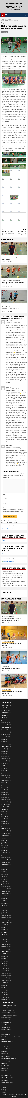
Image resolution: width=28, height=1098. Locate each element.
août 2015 (3, 838)
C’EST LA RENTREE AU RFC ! (10, 620)
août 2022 (3, 715)
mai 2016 (3, 816)
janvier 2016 (4, 826)
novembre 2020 (5, 734)
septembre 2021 (5, 727)
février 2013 (4, 910)
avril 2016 (3, 818)
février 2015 (4, 852)
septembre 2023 (5, 705)
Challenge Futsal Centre (7, 1010)
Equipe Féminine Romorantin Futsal (10, 1037)
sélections (4, 1080)
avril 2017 (3, 790)
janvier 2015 (4, 855)
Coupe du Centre (5, 1027)
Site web (5, 503)
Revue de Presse (5, 1073)
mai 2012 (3, 932)
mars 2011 (4, 966)
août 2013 (3, 896)
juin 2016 (3, 814)
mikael (10, 35)
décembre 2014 (5, 857)
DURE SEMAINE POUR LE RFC (19, 585)
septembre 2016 (5, 806)
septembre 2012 (5, 922)
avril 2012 (3, 934)
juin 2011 (3, 958)
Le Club (23, 257)
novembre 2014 (5, 860)
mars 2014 (4, 879)
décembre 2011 (5, 944)
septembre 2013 (5, 893)
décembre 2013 (5, 886)
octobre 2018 (4, 761)
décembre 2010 (5, 973)
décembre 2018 (5, 758)
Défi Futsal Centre (5, 1032)
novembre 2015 (5, 831)
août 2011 (3, 954)
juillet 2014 (4, 869)
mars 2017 (4, 792)
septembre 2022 (5, 712)
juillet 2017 (4, 782)
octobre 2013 (4, 891)
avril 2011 (3, 963)
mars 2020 (4, 739)
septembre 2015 (5, 835)
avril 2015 (3, 847)
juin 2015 (3, 843)
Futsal (2, 1039)
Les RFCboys (4, 1056)
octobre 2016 (4, 804)
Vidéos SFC (4, 1092)
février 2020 (4, 741)
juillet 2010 (4, 985)
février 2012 (4, 939)
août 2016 (3, 809)
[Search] (26, 15)
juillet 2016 (4, 811)
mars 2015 (4, 850)
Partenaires (4, 1068)
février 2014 (4, 881)
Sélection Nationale (6, 1077)
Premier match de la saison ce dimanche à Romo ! (8, 232)
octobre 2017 (4, 778)
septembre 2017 (5, 780)
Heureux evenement (6, 1041)
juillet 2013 (4, 898)
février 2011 (4, 968)
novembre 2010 (5, 975)
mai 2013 (3, 903)
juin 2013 (3, 900)
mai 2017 (3, 787)
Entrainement (18, 618)
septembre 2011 (5, 951)
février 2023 (4, 708)
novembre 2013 (5, 888)
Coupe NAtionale (6, 306)
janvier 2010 (4, 999)
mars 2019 (4, 751)
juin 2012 (3, 929)
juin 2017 (3, 785)
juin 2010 (3, 987)
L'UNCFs (3, 1051)
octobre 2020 (4, 736)
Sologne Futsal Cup (6, 689)
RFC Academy (4, 1075)
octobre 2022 (4, 710)
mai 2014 (3, 874)
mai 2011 (3, 961)
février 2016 (4, 823)
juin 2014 (3, 872)
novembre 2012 (5, 917)
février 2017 (4, 794)
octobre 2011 (4, 949)
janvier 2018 (4, 773)
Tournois (3, 1087)
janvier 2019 (4, 756)
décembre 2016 (5, 799)
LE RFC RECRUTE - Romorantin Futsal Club (12, 581)
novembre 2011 (5, 946)
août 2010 (3, 982)
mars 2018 (4, 770)
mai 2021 (3, 729)
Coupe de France (5, 1024)
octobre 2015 (4, 833)
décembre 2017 (5, 775)
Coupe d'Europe (5, 1022)
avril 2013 (3, 905)
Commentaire (6, 477)
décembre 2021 (5, 722)
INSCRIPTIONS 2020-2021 (8, 583)
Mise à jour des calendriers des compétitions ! (21, 232)
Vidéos (3, 1090)
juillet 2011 (4, 956)
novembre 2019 (5, 744)
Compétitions (4, 23)
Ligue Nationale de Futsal (7, 1058)
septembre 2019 (5, 746)
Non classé (4, 1065)
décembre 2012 (5, 915)
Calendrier (3, 1008)
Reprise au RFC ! (7, 259)
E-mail (4, 498)
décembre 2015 (5, 828)
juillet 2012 (4, 927)
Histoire (3, 1044)
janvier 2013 (4, 913)
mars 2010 (4, 995)
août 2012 (3, 925)
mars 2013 (4, 908)
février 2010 (4, 997)
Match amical (5, 666)
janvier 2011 (4, 970)
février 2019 (4, 753)
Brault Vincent (5, 585)
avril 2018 (3, 768)
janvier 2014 (4, 884)
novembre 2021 (5, 724)
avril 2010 (3, 992)
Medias (3, 1063)
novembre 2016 (5, 802)
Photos (3, 1070)
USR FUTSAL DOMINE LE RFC (10, 309)
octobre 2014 (4, 862)
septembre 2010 (5, 980)
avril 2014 (3, 876)
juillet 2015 (4, 840)
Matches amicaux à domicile (11, 668)
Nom (4, 494)
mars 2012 (4, 937)
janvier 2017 (4, 797)
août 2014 (3, 867)
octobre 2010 (4, 978)
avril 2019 (3, 749)
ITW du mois (4, 1046)
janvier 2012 (4, 941)
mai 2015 (3, 845)
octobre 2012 (4, 920)
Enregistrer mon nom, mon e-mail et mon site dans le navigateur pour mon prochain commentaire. (13, 511)
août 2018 (3, 763)
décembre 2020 (5, 732)
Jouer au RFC (11, 571)
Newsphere (20, 1094)
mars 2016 (4, 821)
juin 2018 (3, 765)
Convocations (4, 1020)
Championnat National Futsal (9, 305)
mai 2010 (3, 990)
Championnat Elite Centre (8, 618)
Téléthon (3, 1085)
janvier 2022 (4, 720)
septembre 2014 (5, 864)
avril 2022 (3, 717)
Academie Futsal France (8, 257)
